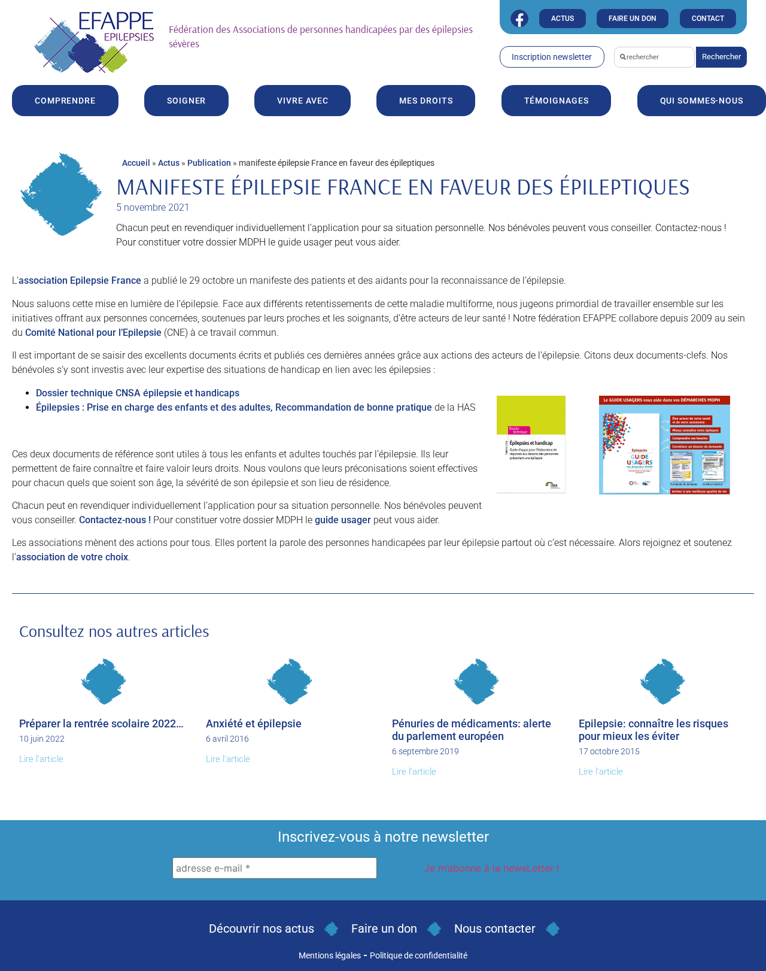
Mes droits (425, 100)
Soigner (186, 100)
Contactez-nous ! (115, 520)
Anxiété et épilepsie (254, 723)
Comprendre (65, 100)
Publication (209, 163)
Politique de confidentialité (418, 955)
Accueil (136, 163)
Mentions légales (330, 955)
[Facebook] (519, 19)
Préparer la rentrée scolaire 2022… (101, 723)
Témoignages (556, 100)
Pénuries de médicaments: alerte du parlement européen (471, 729)
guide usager (343, 520)
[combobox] (654, 57)
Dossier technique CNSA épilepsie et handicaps (137, 393)
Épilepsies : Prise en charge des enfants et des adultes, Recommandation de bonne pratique (234, 407)
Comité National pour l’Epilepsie (93, 332)
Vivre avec (302, 100)
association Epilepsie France (80, 280)
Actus (169, 163)
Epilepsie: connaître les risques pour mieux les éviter (653, 729)
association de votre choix (72, 557)
